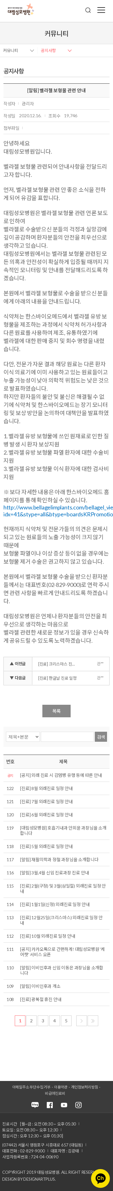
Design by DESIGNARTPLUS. (29, 1179)
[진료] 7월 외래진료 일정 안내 (46, 801)
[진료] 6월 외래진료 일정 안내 (46, 814)
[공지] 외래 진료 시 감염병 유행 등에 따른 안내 (61, 775)
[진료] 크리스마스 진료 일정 (59, 664)
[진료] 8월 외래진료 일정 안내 (46, 788)
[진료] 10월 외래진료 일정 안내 (47, 936)
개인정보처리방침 (84, 1087)
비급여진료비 (55, 1093)
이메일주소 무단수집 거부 (31, 1087)
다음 (81, 1020)
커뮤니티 (10, 50)
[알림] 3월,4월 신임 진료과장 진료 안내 (54, 872)
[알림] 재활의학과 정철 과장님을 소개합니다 (59, 859)
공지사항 (48, 50)
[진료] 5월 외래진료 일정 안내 (46, 846)
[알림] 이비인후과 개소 (40, 986)
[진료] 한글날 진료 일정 (57, 678)
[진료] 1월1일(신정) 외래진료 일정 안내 (54, 904)
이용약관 (60, 1087)
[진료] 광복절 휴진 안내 (40, 999)
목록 (56, 711)
